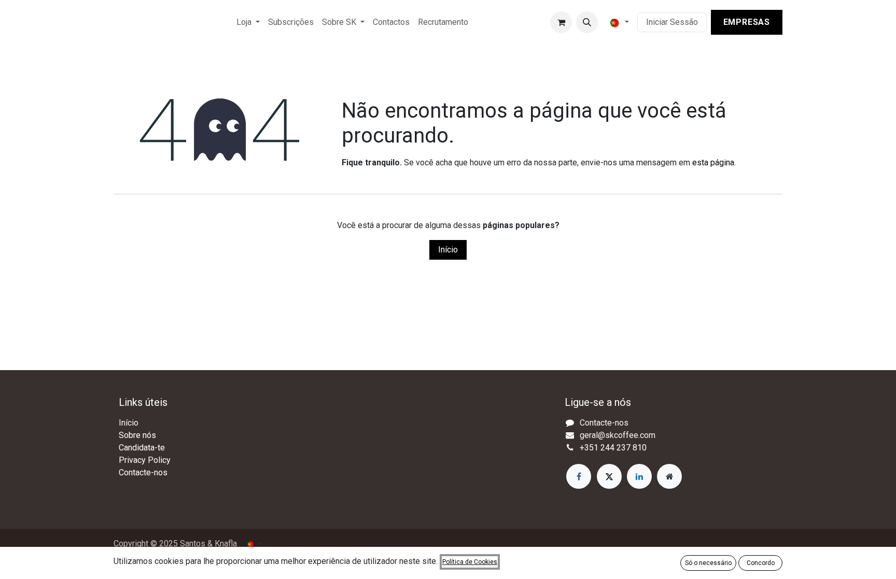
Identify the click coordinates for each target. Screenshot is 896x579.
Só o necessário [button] (708, 563)
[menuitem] (248, 22)
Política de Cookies (469, 562)
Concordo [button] (761, 563)
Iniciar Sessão (672, 22)
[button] (587, 22)
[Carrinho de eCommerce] (561, 22)
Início (448, 250)
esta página (713, 162)
